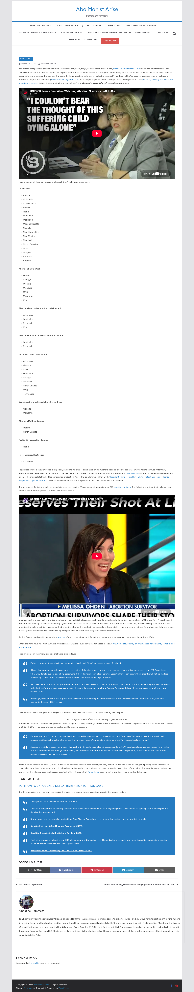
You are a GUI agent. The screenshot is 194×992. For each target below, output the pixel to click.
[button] (152, 33)
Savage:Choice (114, 25)
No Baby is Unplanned (30, 884)
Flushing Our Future (41, 25)
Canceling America (67, 25)
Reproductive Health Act (65, 736)
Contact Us (91, 39)
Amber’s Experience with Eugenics (37, 32)
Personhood (93, 772)
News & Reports (26, 59)
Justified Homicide (92, 25)
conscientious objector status (65, 79)
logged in (34, 963)
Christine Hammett (48, 64)
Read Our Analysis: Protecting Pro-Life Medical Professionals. (61, 850)
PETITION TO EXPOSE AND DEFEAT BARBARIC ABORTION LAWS (61, 785)
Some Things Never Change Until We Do (109, 32)
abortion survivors (122, 487)
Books (161, 32)
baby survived (132, 473)
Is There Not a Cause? (72, 32)
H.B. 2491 (80, 747)
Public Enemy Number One (126, 68)
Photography (142, 32)
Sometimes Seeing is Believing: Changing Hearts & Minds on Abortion (139, 884)
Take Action (110, 40)
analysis (61, 637)
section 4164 (117, 736)
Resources (74, 39)
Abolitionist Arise (97, 9)
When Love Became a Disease (141, 25)
